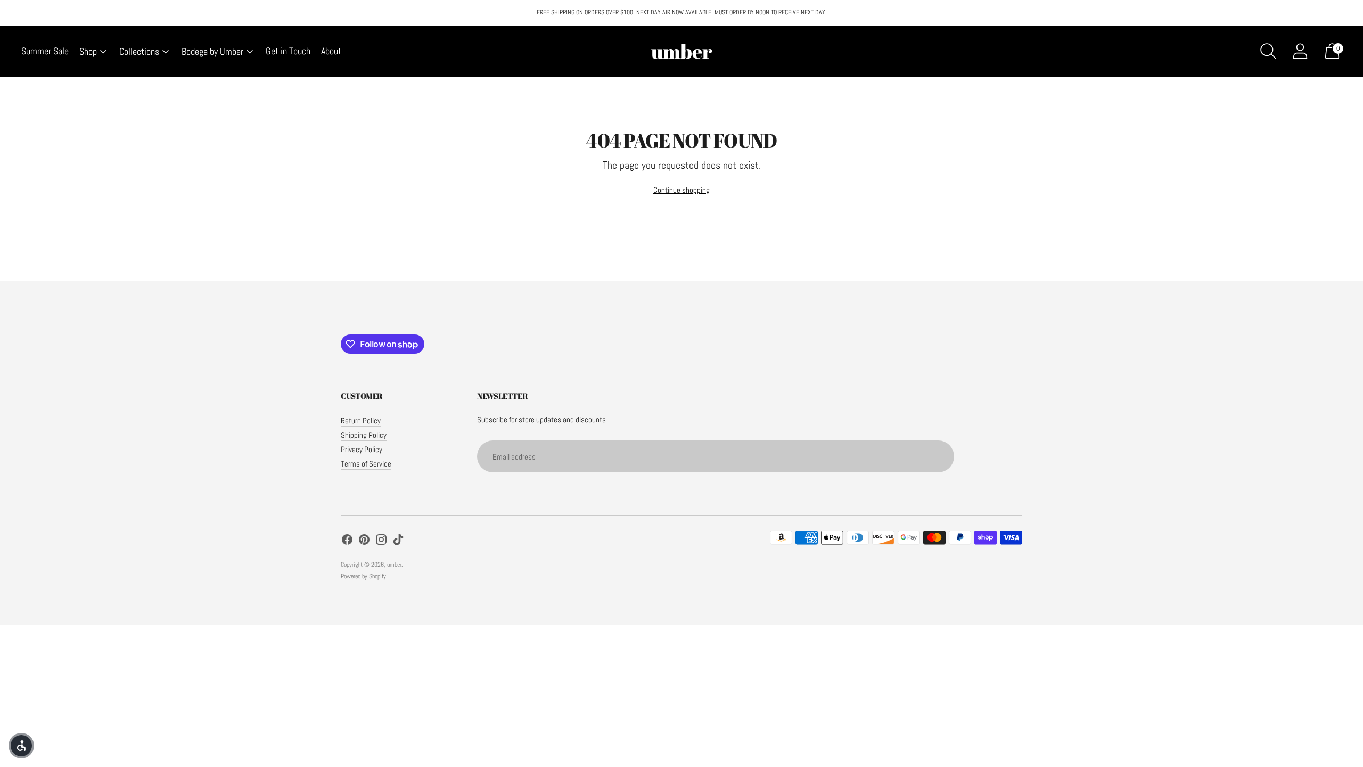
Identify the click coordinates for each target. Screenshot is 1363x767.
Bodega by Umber (212, 51)
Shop (88, 51)
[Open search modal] (1268, 51)
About (331, 51)
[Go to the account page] (1300, 51)
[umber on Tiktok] (398, 541)
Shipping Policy (364, 435)
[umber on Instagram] (381, 541)
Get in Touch (288, 51)
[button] (21, 745)
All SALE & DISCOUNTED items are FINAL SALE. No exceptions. (681, 14)
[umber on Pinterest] (364, 541)
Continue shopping (681, 190)
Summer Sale (45, 51)
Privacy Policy (361, 449)
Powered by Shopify (363, 576)
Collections (139, 51)
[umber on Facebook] (347, 541)
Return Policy (361, 420)
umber (394, 564)
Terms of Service (366, 464)
